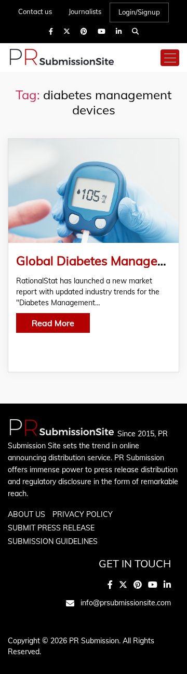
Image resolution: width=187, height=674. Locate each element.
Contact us (35, 11)
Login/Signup (139, 12)
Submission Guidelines (53, 541)
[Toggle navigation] (170, 57)
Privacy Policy (82, 514)
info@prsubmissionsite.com (126, 602)
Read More (53, 323)
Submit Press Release (51, 528)
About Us (26, 514)
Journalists (85, 11)
